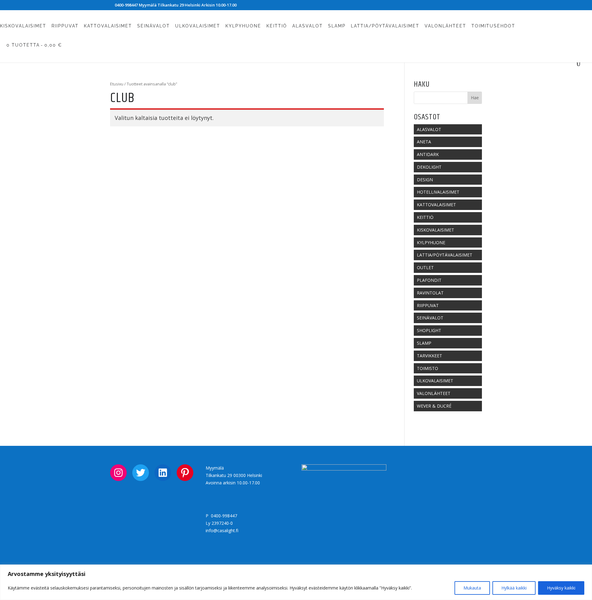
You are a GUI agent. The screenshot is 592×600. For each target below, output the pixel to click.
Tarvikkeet (429, 356)
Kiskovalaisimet (23, 26)
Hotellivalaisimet (438, 192)
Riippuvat (65, 26)
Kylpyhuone (243, 26)
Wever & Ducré (434, 406)
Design (425, 180)
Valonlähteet (445, 26)
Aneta (424, 142)
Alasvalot (307, 26)
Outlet (425, 267)
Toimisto (427, 368)
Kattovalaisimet (108, 26)
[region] (296, 582)
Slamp (337, 26)
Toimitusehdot (493, 26)
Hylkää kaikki (514, 588)
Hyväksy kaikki (561, 588)
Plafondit (429, 280)
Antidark (428, 154)
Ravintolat (430, 293)
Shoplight (429, 330)
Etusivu (116, 84)
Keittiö (276, 26)
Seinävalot (153, 26)
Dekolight (429, 167)
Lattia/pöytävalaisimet (385, 26)
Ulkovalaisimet (197, 26)
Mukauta (472, 588)
